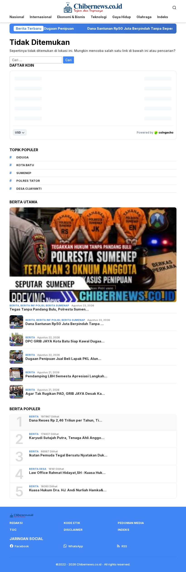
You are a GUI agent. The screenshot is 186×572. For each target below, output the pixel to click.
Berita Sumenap (57, 305)
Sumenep (23, 173)
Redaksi (16, 523)
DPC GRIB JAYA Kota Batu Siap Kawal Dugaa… (64, 341)
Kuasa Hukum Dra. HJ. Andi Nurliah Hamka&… (67, 490)
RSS (124, 546)
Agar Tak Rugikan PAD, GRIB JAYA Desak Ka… (65, 394)
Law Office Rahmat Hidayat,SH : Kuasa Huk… (67, 473)
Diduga (22, 157)
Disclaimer (73, 529)
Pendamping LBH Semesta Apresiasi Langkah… (66, 376)
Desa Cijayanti (29, 188)
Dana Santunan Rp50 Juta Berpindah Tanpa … (64, 324)
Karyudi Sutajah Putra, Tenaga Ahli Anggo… (66, 438)
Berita (14, 305)
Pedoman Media (131, 523)
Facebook (22, 546)
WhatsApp (75, 546)
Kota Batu (25, 165)
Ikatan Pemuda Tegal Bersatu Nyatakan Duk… (68, 455)
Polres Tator (28, 180)
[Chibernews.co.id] (93, 7)
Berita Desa (37, 468)
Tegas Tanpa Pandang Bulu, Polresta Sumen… (49, 309)
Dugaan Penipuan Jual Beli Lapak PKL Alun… (63, 359)
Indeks (123, 529)
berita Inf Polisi (32, 305)
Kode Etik (72, 523)
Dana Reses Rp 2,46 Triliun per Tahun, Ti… (65, 420)
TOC (13, 529)
